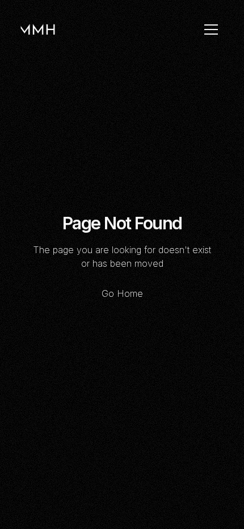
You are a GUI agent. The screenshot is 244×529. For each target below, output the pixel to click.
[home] (37, 29)
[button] (211, 29)
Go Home (122, 293)
